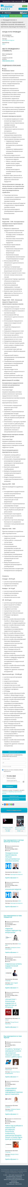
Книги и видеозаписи (15, 15)
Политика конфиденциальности (14, 1178)
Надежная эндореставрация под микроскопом (13, 930)
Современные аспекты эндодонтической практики (13, 966)
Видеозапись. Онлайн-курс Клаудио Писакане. (8, 828)
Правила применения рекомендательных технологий (14, 1180)
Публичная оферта (14, 1182)
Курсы (5, 68)
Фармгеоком (8, 1069)
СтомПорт (7, 1107)
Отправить (9, 786)
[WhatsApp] (11, 804)
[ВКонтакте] (5, 804)
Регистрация (23, 8)
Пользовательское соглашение (14, 1176)
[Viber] (13, 804)
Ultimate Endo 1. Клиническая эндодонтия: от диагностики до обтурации (11, 1003)
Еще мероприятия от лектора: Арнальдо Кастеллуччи (14, 840)
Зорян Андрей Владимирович (11, 983)
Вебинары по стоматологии (14, 1042)
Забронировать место (14, 752)
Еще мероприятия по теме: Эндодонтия (13, 916)
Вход (25, 6)
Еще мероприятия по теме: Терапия (13, 1036)
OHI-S (3, 44)
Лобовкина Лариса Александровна (12, 1109)
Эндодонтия (7, 70)
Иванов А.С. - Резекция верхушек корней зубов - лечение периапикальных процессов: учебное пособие (20, 828)
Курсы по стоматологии (13, 846)
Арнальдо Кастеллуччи (8, 40)
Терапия (12, 70)
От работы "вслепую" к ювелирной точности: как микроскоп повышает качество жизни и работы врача (13, 1053)
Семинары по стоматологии (14, 957)
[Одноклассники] (7, 804)
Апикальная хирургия (13, 889)
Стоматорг (8, 980)
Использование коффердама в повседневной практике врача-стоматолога (14, 1091)
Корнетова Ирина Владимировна (12, 1072)
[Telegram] (9, 804)
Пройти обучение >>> (11, 878)
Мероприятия (4, 15)
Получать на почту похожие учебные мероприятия (13, 770)
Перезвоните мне (14, 796)
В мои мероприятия (14, 799)
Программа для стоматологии (14, 1184)
